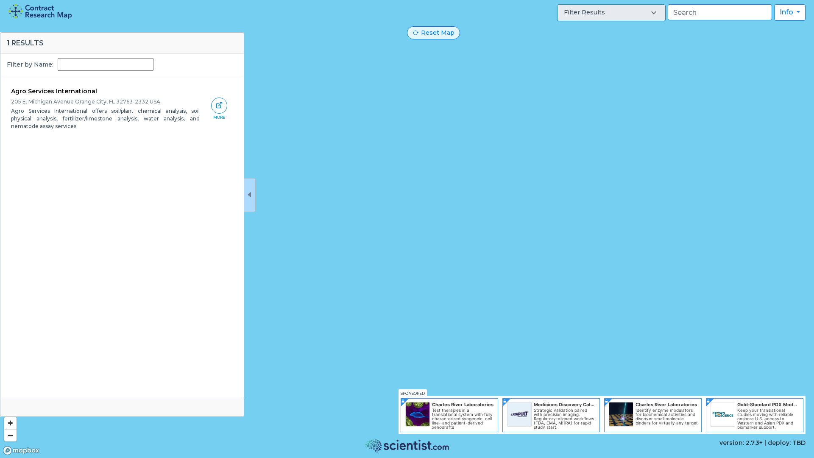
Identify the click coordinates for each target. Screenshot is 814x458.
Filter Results (584, 12)
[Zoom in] (10, 423)
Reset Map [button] (437, 32)
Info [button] (787, 12)
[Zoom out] (10, 435)
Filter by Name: (30, 64)
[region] (407, 229)
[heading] (40, 11)
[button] (611, 12)
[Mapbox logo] (21, 450)
